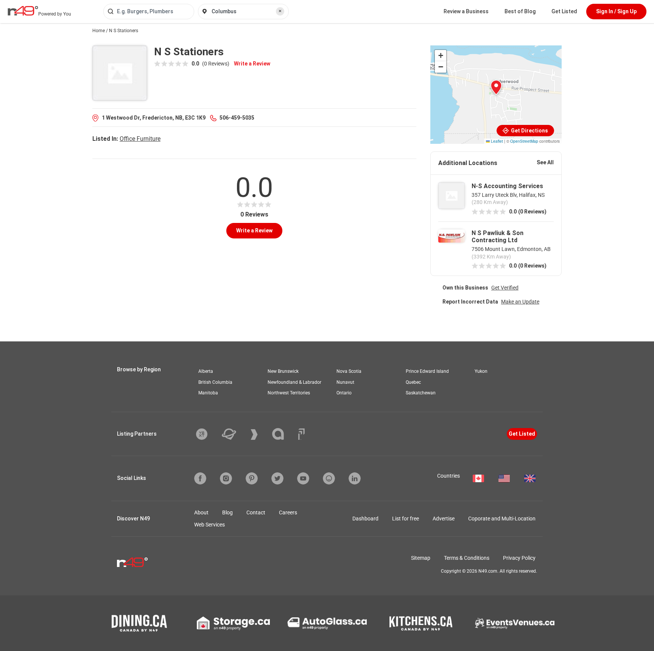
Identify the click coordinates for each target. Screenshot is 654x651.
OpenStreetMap (524, 141)
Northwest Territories (289, 393)
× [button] (280, 11)
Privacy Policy (519, 558)
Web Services (209, 525)
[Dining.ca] (139, 623)
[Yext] (207, 434)
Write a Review (252, 64)
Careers (288, 512)
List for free (405, 519)
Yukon (481, 371)
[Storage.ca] (233, 623)
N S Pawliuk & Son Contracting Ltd (497, 236)
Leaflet (496, 141)
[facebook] (200, 478)
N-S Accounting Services (507, 186)
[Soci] (301, 434)
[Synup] (260, 434)
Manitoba (208, 393)
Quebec (413, 382)
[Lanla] (284, 434)
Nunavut (345, 382)
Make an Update (520, 302)
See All (545, 162)
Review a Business (466, 11)
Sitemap (420, 558)
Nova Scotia (348, 371)
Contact (255, 512)
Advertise (444, 519)
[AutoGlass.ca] (327, 623)
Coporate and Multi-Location (502, 519)
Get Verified (505, 288)
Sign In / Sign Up (616, 11)
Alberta (205, 371)
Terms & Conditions (466, 558)
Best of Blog (520, 11)
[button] (496, 87)
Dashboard (365, 519)
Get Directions (529, 131)
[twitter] (277, 478)
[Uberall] (234, 434)
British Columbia (215, 382)
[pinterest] (251, 478)
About (201, 512)
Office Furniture (140, 138)
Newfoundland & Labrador (294, 382)
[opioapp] (328, 478)
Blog (227, 512)
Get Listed (564, 11)
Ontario (344, 393)
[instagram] (226, 478)
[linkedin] (354, 478)
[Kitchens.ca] (421, 623)
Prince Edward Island (427, 371)
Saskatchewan (421, 393)
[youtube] (303, 478)
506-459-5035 (237, 118)
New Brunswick (283, 371)
